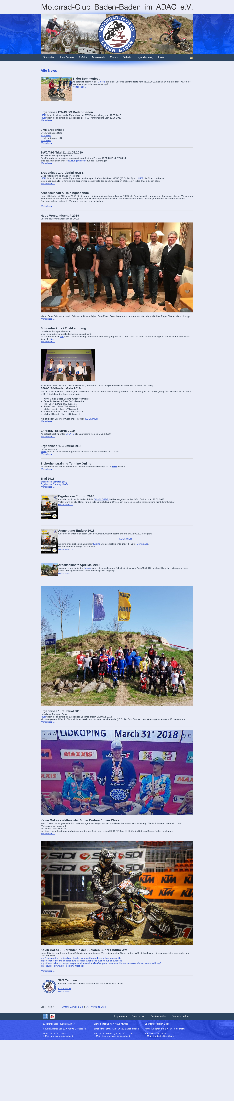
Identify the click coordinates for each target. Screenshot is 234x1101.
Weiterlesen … (79, 86)
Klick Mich (46, 135)
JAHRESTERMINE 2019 (58, 430)
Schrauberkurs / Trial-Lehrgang (63, 328)
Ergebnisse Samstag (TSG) (54, 481)
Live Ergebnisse (52, 129)
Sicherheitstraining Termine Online (66, 463)
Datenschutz (138, 1016)
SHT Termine (67, 980)
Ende (103, 1006)
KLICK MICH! (125, 538)
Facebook (45, 1016)
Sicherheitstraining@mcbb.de (116, 1036)
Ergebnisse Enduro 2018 (76, 496)
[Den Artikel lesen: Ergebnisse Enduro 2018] (49, 507)
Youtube (52, 1016)
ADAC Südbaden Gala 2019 (61, 388)
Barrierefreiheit (158, 1016)
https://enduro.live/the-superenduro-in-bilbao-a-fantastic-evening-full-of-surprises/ (82, 960)
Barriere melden (181, 1016)
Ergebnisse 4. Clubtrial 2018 (61, 446)
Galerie (102, 81)
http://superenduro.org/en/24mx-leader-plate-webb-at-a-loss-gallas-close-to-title (81, 958)
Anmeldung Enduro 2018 (76, 530)
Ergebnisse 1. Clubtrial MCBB (62, 172)
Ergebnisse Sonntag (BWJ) (54, 484)
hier (62, 336)
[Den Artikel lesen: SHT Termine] (49, 987)
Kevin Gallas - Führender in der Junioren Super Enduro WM (84, 950)
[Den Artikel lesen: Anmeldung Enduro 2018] (49, 541)
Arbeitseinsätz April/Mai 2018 (79, 565)
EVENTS (70, 434)
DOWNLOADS (101, 499)
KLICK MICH (91, 418)
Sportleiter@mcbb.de (163, 1036)
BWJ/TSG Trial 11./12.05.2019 (62, 152)
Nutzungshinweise (77, 160)
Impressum (120, 1016)
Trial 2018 (48, 478)
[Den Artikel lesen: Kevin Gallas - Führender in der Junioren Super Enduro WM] (117, 893)
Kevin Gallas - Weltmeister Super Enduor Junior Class (80, 820)
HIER (43, 115)
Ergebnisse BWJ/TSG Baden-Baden (67, 112)
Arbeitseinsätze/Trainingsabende (65, 193)
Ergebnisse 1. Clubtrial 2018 (61, 711)
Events (97, 544)
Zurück (73, 1006)
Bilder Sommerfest (85, 78)
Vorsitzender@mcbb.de (62, 1036)
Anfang (66, 1006)
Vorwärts (95, 1006)
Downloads (142, 544)
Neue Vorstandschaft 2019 (60, 215)
